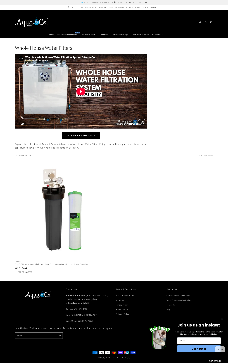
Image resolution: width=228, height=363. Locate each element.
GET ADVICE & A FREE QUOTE (81, 135)
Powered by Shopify (123, 358)
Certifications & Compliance (178, 295)
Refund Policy (122, 309)
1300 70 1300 (81, 309)
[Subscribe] (60, 335)
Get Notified (198, 349)
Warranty (120, 300)
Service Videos (173, 305)
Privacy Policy (121, 305)
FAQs (169, 309)
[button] (200, 22)
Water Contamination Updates (180, 300)
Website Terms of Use (125, 295)
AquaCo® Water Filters (110, 358)
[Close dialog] (222, 318)
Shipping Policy (122, 314)
